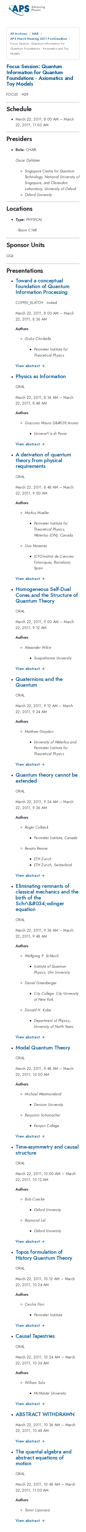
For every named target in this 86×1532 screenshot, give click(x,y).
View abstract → (30, 365)
